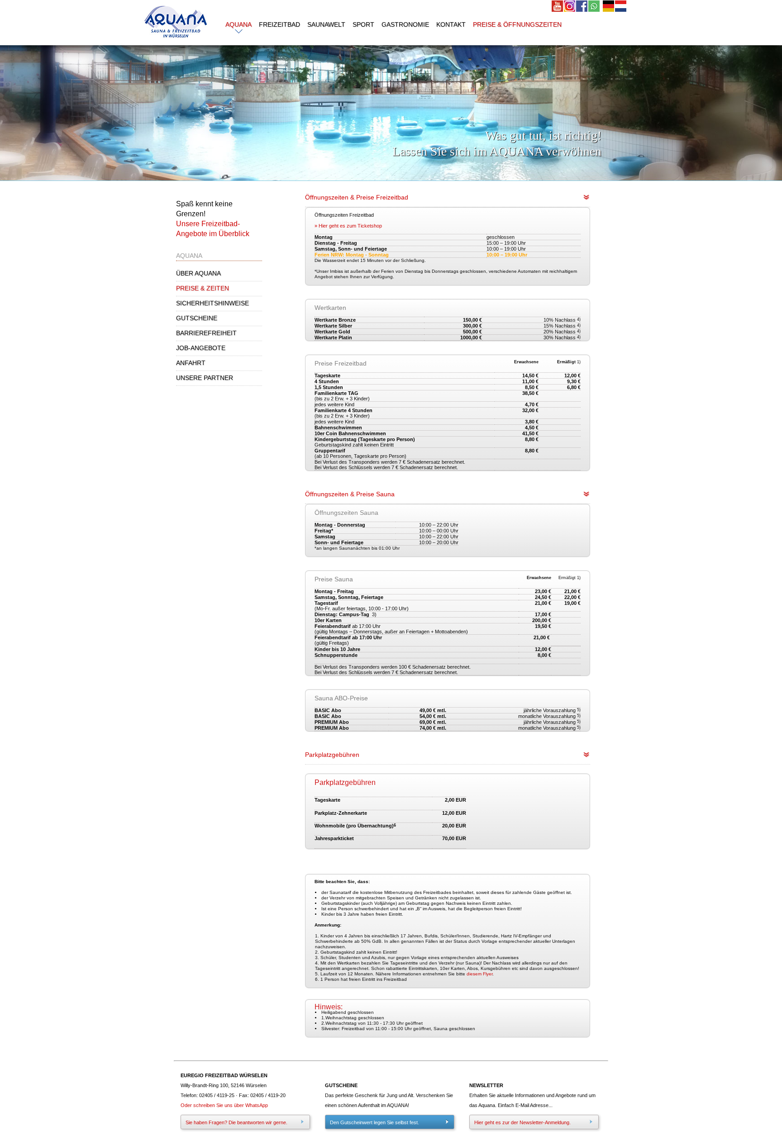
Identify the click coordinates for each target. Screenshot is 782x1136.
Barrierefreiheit (206, 333)
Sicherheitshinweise (212, 303)
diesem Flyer (479, 973)
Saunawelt (326, 24)
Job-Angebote (200, 348)
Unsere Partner (204, 377)
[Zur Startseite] (176, 41)
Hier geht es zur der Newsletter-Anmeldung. (522, 1122)
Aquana (238, 24)
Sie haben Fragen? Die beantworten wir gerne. (236, 1122)
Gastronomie (405, 24)
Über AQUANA (198, 273)
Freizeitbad (279, 24)
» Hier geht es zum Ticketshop (348, 225)
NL (621, 6)
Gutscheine (196, 318)
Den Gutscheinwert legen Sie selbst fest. (374, 1122)
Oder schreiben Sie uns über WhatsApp (224, 1105)
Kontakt (451, 24)
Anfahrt (190, 362)
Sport (363, 24)
